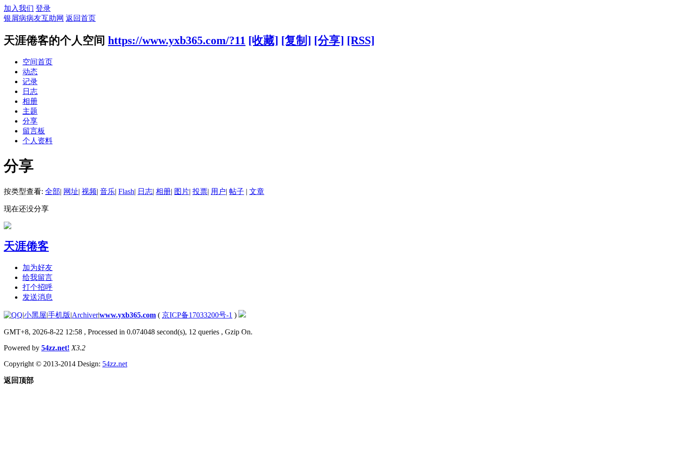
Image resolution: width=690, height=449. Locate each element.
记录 (30, 81)
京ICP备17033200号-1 (197, 315)
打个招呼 (38, 287)
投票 (199, 191)
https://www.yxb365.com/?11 (176, 40)
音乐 (107, 191)
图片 (181, 191)
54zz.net (114, 364)
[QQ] (13, 315)
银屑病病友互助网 (34, 18)
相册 (30, 101)
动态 (30, 72)
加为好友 (38, 267)
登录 (43, 8)
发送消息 (38, 297)
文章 (256, 191)
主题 (30, 111)
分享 (30, 121)
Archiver (85, 315)
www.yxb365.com (128, 315)
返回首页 (81, 18)
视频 (89, 191)
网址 (70, 191)
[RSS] (361, 40)
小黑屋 (35, 315)
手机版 (59, 315)
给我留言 (38, 277)
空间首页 (38, 62)
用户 (218, 191)
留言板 (34, 131)
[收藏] (263, 40)
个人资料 (38, 141)
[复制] (296, 40)
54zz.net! (55, 348)
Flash (126, 191)
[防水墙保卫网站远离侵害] (242, 315)
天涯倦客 (26, 246)
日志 (30, 91)
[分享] (329, 40)
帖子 (236, 191)
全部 (52, 191)
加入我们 (19, 8)
